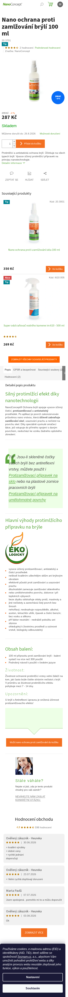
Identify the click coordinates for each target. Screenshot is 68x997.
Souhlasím (33, 988)
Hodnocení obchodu (34, 819)
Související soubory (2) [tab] (50, 369)
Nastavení (32, 977)
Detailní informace (12, 163)
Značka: (17, 51)
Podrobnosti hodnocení (48, 47)
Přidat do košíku (32, 143)
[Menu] (60, 4)
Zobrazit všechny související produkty (34, 359)
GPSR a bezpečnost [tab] (24, 369)
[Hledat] (41, 4)
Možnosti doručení (50, 133)
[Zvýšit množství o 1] (14, 142)
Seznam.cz (24, 956)
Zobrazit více (34, 933)
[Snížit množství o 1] (14, 146)
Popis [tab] (8, 369)
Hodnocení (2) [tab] (13, 376)
